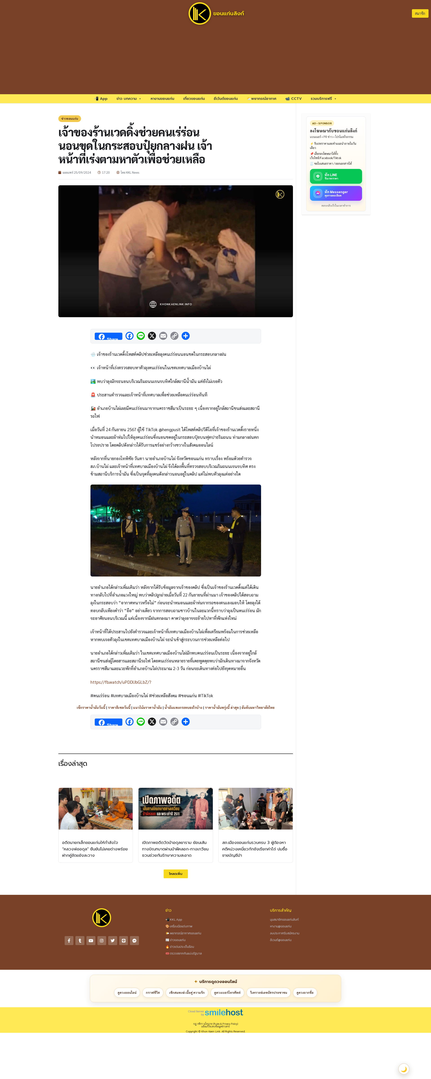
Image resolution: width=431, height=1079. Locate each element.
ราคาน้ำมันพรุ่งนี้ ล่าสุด (222, 707)
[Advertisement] (215, 60)
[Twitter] (112, 940)
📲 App (101, 98)
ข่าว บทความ (127, 98)
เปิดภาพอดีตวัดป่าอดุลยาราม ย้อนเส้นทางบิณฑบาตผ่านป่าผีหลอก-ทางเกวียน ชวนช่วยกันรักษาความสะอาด (175, 849)
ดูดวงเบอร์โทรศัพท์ (227, 992)
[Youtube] (90, 940)
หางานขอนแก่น (162, 98)
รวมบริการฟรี (321, 98)
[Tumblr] (79, 940)
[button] (176, 873)
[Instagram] (101, 940)
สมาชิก (420, 13)
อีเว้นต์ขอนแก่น (226, 98)
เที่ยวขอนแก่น (194, 98)
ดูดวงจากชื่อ (305, 992)
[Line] (123, 940)
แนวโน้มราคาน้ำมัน (147, 707)
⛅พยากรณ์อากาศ (261, 98)
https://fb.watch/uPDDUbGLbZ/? (120, 682)
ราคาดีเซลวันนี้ (119, 707)
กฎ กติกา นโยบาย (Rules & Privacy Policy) (215, 1023)
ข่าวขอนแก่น (69, 118)
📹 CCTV (293, 98)
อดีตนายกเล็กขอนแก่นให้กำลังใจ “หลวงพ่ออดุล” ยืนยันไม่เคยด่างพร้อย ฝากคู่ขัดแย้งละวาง (95, 849)
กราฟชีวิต (153, 992)
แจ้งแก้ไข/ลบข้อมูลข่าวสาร (215, 1026)
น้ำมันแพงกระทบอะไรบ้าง (183, 707)
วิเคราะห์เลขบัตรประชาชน (268, 992)
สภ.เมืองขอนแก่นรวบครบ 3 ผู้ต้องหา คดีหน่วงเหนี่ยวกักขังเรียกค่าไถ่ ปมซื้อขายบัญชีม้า (254, 849)
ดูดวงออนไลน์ (127, 992)
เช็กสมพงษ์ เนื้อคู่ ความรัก (187, 992)
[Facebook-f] (69, 940)
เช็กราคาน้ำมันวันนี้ (91, 707)
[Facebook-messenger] (134, 940)
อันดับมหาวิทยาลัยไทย (258, 707)
